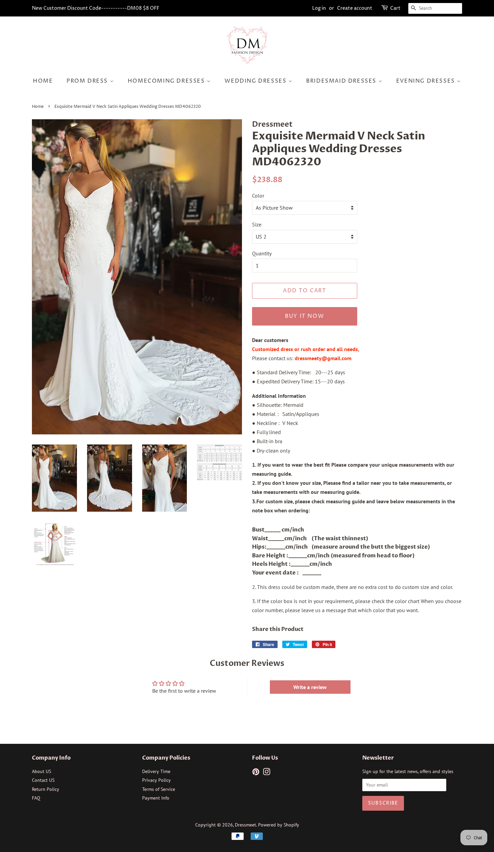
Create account (354, 8)
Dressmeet (245, 825)
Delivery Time (156, 771)
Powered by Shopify (278, 825)
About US (41, 771)
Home (43, 81)
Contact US (43, 780)
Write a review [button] (310, 687)
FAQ (36, 798)
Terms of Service (158, 789)
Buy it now (304, 316)
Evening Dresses (426, 81)
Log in (319, 8)
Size (256, 224)
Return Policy (45, 789)
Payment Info (155, 798)
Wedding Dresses (256, 81)
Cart (395, 8)
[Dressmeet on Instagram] (266, 773)
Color (258, 195)
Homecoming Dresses (167, 81)
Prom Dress (88, 81)
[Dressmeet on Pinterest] (255, 773)
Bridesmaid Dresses (342, 81)
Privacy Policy (156, 780)
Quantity (262, 253)
